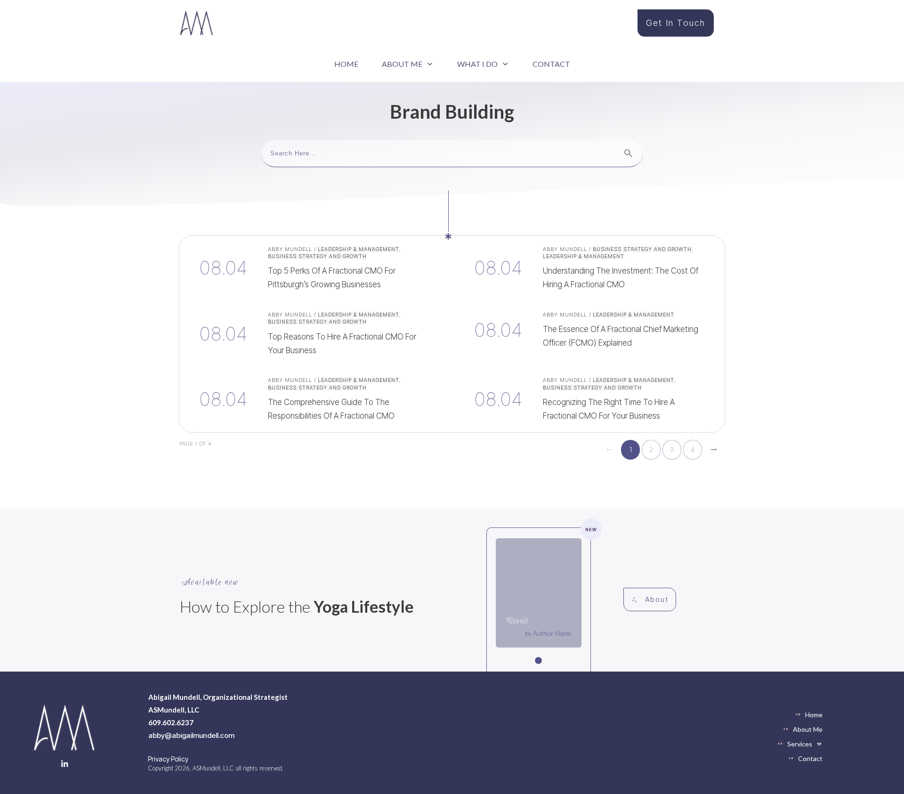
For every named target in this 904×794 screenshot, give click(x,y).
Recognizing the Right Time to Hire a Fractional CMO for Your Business (589, 399)
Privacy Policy (168, 759)
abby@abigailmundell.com (191, 735)
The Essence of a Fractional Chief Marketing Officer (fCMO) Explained (589, 333)
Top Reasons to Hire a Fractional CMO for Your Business (314, 333)
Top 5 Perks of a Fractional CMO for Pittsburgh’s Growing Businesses (314, 268)
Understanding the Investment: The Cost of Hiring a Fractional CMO (589, 268)
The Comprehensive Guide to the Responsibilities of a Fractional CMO (314, 399)
